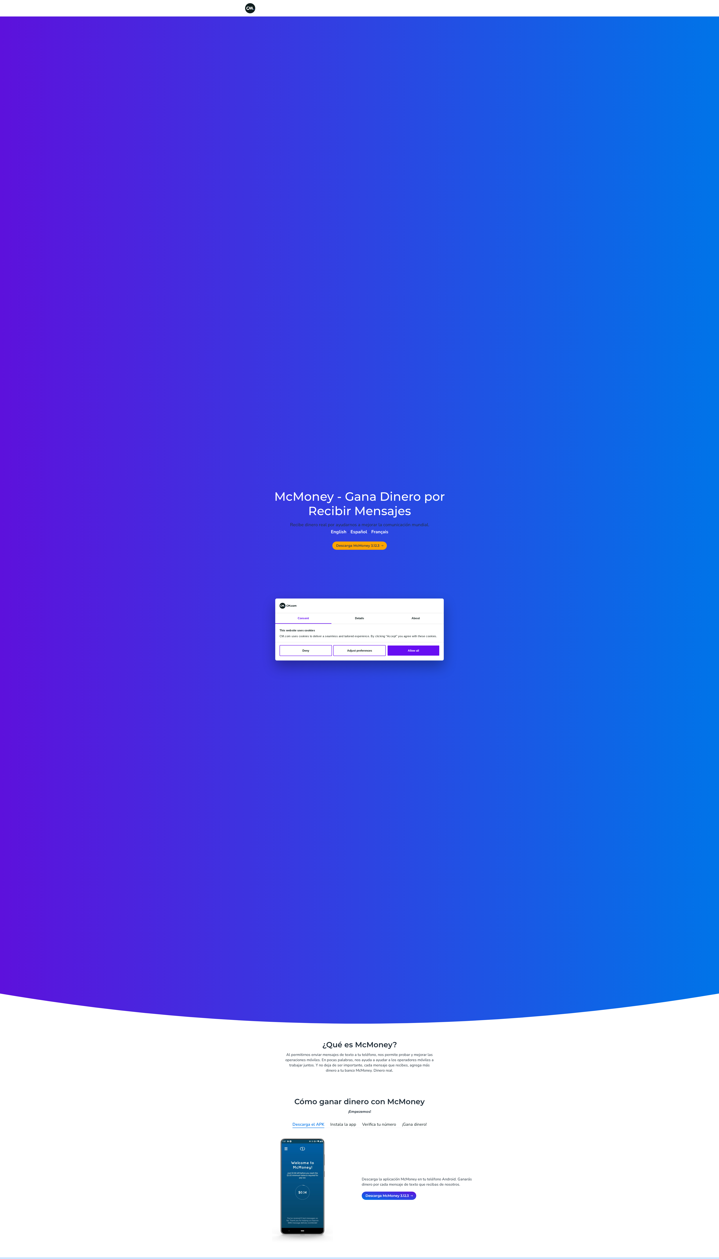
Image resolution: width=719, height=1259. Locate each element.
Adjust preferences (359, 650)
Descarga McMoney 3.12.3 (357, 546)
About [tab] (416, 618)
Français (379, 532)
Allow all (413, 650)
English (338, 532)
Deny (305, 650)
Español (359, 532)
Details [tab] (359, 618)
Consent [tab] (303, 618)
